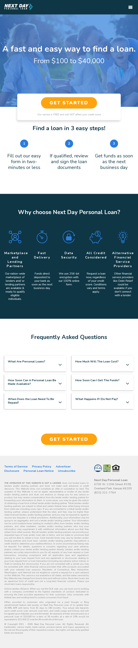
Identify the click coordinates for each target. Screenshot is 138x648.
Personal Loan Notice (39, 471)
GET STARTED (69, 103)
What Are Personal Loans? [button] (26, 362)
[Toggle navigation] (130, 6)
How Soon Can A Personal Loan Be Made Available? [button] (32, 382)
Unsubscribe (66, 471)
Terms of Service (16, 466)
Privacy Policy (41, 466)
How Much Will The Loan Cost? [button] (97, 362)
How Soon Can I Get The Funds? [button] (97, 380)
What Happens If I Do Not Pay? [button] (96, 399)
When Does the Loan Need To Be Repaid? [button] (31, 401)
